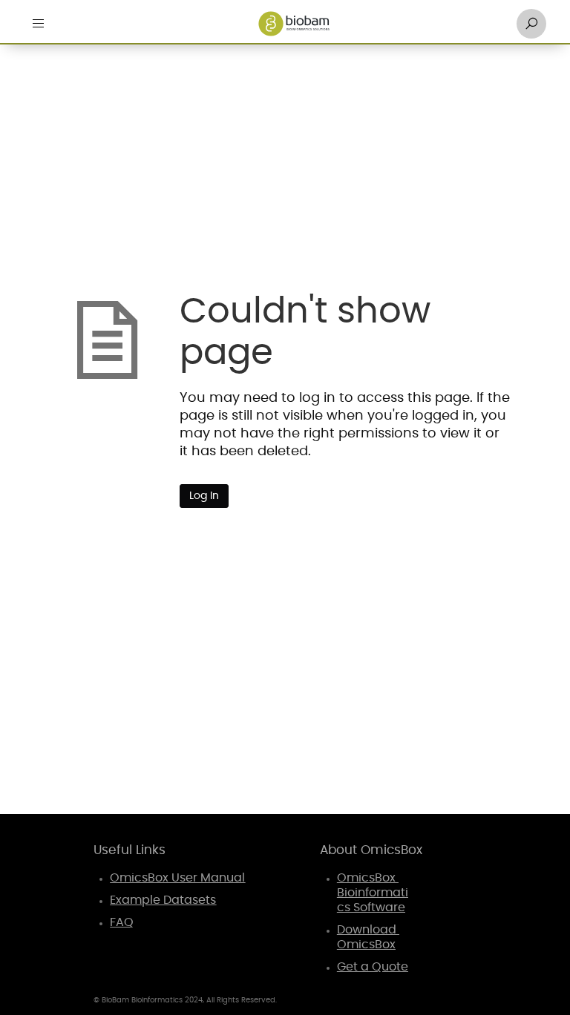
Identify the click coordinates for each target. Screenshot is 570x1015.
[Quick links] (294, 24)
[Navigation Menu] (38, 24)
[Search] (531, 24)
